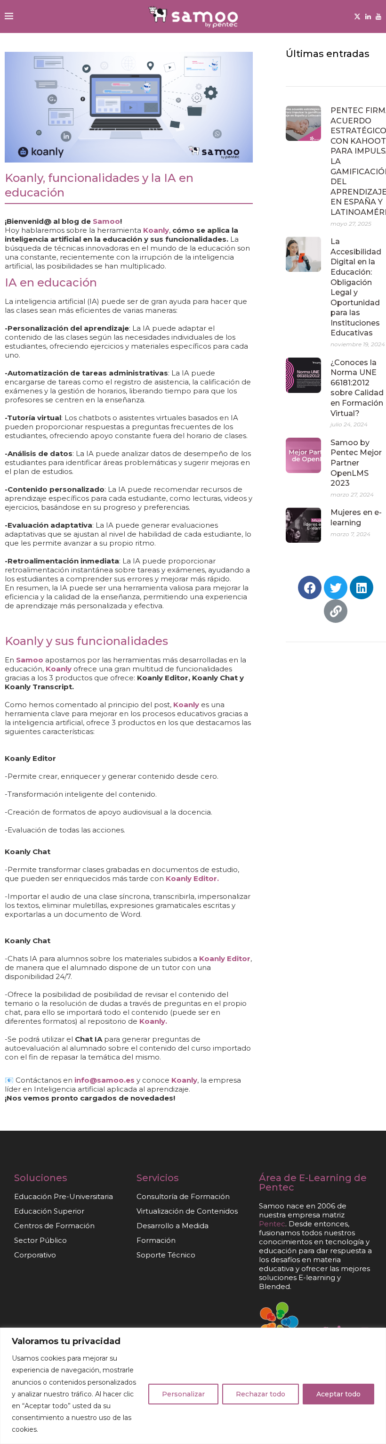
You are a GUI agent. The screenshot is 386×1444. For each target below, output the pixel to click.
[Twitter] (357, 16)
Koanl (182, 1080)
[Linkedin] (368, 16)
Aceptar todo (338, 1394)
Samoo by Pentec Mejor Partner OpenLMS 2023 (356, 463)
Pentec (276, 1187)
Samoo (105, 221)
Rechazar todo (260, 1394)
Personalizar (183, 1394)
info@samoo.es (104, 1080)
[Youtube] (378, 16)
